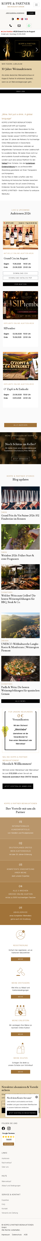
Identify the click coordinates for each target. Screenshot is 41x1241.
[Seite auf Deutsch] (18, 19)
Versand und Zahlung (10, 1213)
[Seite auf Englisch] (22, 19)
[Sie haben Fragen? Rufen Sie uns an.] (11, 25)
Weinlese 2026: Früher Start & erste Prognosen (17, 557)
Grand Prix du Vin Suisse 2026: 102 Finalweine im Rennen (20, 517)
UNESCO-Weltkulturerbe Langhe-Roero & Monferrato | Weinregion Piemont (20, 647)
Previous (3, 50)
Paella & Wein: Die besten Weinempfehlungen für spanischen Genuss (20, 691)
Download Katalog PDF (20, 278)
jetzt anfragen (20, 459)
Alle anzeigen (20, 425)
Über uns (20, 91)
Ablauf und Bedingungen (11, 1186)
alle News (20, 701)
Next (38, 50)
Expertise (5, 1200)
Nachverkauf (7, 1163)
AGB (25, 1235)
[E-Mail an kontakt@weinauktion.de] (19, 25)
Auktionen (5, 1158)
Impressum (6, 1235)
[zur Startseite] (16, 5)
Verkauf (5, 163)
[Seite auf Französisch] (26, 19)
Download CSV (20, 273)
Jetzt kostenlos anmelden (17, 786)
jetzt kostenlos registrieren (22, 1113)
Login (31, 13)
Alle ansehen (8, 1144)
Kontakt (5, 1209)
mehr (20, 959)
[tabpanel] (20, 65)
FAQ (3, 1204)
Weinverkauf (6, 1181)
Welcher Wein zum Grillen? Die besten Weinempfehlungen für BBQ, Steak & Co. (18, 599)
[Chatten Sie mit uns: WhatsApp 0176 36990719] (29, 26)
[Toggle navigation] (36, 5)
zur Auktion (21, 284)
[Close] (36, 1097)
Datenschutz (17, 1235)
